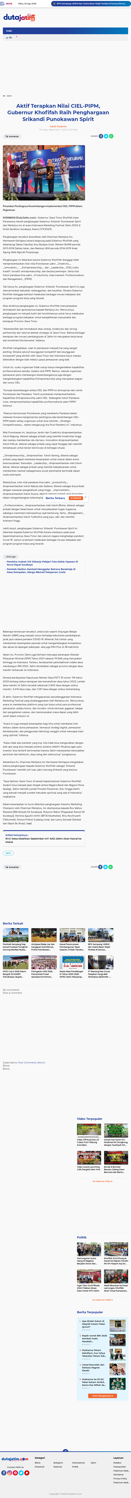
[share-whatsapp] (111, 136)
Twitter (23, 1476)
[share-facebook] (101, 136)
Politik (82, 1237)
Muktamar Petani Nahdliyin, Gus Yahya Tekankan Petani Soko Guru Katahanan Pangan (94, 1353)
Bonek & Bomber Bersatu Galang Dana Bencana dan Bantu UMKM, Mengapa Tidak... (115, 1170)
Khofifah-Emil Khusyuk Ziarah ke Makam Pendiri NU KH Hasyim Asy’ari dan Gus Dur (116, 1261)
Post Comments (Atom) (31, 1062)
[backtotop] (65, 1452)
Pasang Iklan (119, 1467)
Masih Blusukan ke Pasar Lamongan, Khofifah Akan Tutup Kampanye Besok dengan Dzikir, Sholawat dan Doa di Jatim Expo (116, 1288)
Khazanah (39, 1467)
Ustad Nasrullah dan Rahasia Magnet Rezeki (93, 1367)
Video (12, 37)
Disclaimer (118, 1474)
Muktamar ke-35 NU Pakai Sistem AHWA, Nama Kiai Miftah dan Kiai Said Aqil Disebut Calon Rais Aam (94, 1382)
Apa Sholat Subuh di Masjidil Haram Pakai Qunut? (93, 1324)
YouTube (29, 1476)
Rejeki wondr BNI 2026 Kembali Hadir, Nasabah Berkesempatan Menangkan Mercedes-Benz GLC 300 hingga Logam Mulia (94, 1338)
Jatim (8, 853)
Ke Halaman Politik (101, 1300)
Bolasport (58, 1463)
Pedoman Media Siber (122, 1471)
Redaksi (117, 1463)
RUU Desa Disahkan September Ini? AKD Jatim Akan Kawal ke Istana (43, 840)
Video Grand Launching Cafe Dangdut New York (88, 1168)
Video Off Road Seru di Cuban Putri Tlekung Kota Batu (88, 1142)
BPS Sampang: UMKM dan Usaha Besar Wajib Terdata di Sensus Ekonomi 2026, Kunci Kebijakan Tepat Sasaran (92, 3)
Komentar (13, 136)
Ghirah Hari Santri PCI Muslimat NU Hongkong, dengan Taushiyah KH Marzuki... (116, 1143)
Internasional (78, 1463)
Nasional (58, 1467)
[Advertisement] (70, 32)
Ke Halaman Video (102, 1181)
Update (76, 498)
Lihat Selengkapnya (102, 1396)
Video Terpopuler (89, 1119)
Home (9, 3)
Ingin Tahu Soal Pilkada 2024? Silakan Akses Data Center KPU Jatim (88, 1288)
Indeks (10, 30)
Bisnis (37, 1463)
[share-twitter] (106, 136)
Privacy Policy (120, 1478)
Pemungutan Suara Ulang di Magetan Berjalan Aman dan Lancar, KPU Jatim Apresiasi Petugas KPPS (88, 1261)
